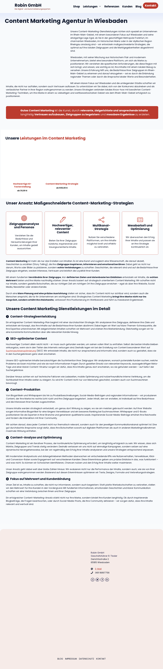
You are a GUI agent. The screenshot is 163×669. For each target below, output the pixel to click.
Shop (76, 6)
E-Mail (98, 568)
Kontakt (150, 5)
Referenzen (111, 6)
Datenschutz (86, 658)
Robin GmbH (28, 5)
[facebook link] (102, 579)
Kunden (127, 6)
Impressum (71, 658)
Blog (138, 6)
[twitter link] (97, 579)
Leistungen (90, 6)
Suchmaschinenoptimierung (21, 350)
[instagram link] (92, 579)
